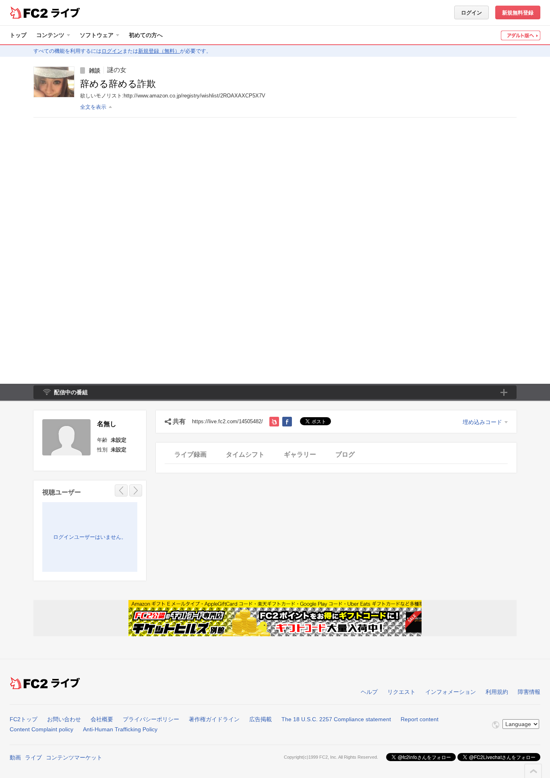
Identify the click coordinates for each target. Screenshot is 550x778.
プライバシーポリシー (151, 719)
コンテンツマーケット (74, 757)
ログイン (471, 13)
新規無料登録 (517, 13)
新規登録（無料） (159, 51)
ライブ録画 (190, 454)
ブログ (345, 454)
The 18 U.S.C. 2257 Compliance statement (336, 719)
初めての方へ (146, 35)
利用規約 (497, 692)
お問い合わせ (64, 719)
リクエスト (401, 692)
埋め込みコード (482, 422)
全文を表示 (93, 107)
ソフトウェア (97, 35)
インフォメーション (450, 692)
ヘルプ (369, 692)
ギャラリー (300, 454)
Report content (419, 719)
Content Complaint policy (41, 729)
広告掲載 (260, 719)
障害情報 (529, 692)
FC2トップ (23, 719)
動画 (15, 757)
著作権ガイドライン (214, 719)
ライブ (33, 757)
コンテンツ (50, 35)
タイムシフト (245, 454)
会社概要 (102, 719)
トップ (18, 35)
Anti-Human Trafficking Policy (120, 729)
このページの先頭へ (533, 771)
